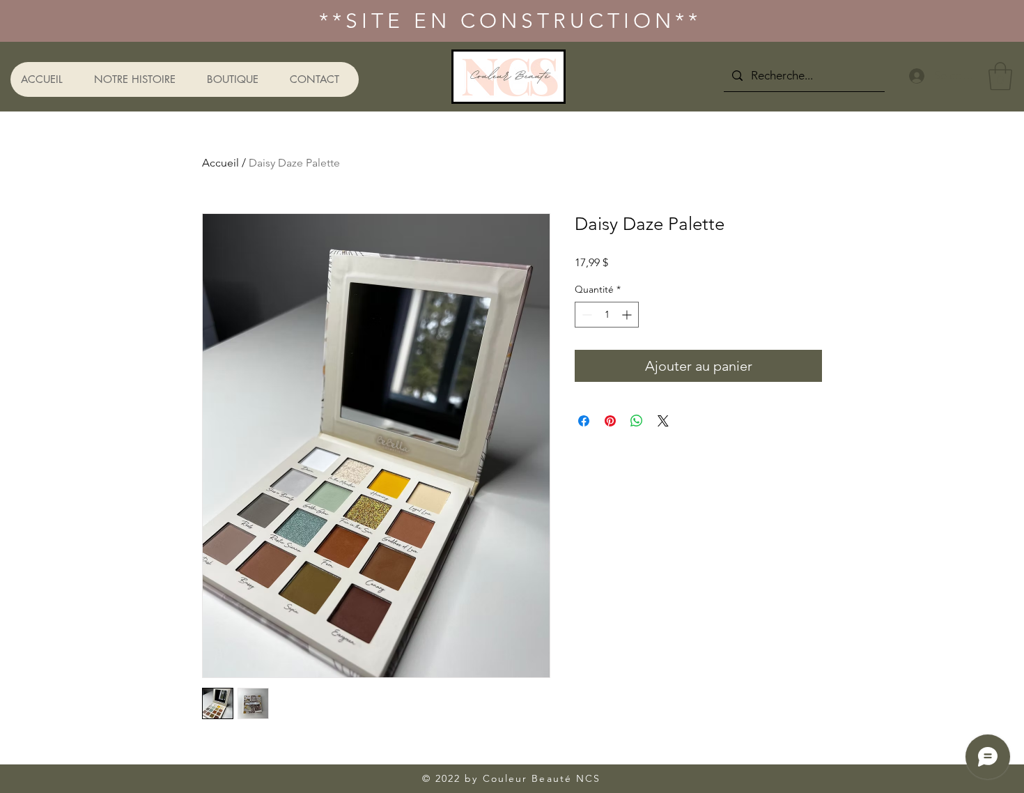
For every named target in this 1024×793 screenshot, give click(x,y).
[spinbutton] (606, 314)
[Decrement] (585, 314)
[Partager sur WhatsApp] (636, 421)
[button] (1000, 76)
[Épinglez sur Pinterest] (610, 421)
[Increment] (628, 314)
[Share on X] (663, 421)
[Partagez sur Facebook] (583, 421)
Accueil (220, 162)
